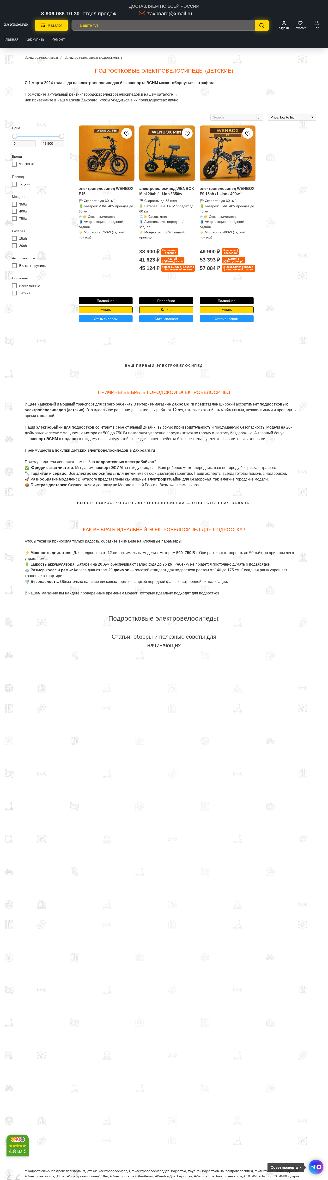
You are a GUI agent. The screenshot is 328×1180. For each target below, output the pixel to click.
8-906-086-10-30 (60, 14)
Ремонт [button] (58, 39)
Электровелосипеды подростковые (93, 57)
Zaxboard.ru (144, 450)
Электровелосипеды (41, 57)
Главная (11, 39)
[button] (284, 25)
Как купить (35, 39)
